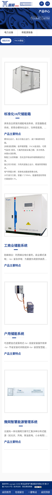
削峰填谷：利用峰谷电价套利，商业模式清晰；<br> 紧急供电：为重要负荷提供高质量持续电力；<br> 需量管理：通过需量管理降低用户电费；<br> (25, 257)
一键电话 (32, 492)
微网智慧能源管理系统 (20, 422)
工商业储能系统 (15, 245)
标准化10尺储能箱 (17, 114)
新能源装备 (27, 32)
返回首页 (6, 492)
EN (47, 4)
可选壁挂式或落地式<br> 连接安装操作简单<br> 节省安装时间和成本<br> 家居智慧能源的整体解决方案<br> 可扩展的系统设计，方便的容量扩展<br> (25, 345)
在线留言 (19, 492)
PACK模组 (19, 41)
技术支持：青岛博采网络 (23, 487)
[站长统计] (38, 487)
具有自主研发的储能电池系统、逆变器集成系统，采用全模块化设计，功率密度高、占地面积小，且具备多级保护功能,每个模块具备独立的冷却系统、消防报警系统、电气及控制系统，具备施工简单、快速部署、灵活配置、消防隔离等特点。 (25, 126)
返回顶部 (45, 492)
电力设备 (8, 32)
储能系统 (6, 41)
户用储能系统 (14, 334)
